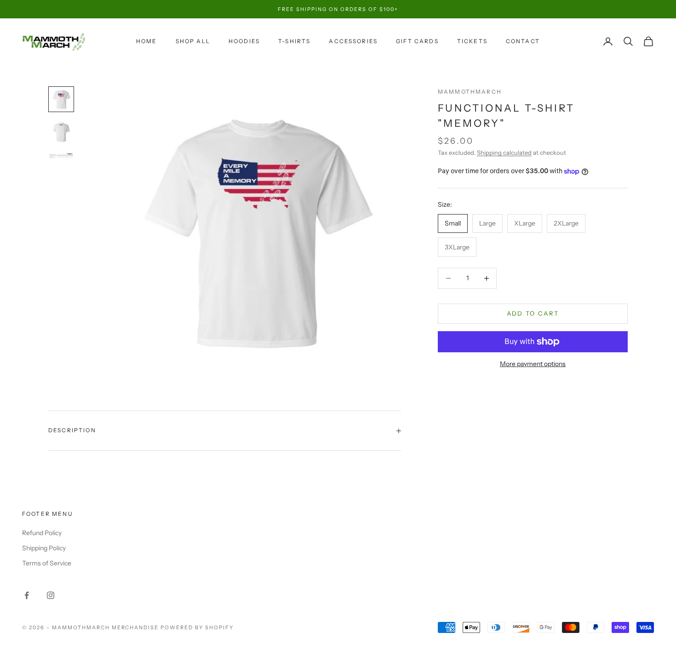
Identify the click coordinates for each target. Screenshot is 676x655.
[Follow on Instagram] (50, 595)
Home (146, 41)
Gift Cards (417, 41)
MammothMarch (470, 91)
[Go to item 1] (61, 99)
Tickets (472, 41)
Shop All (193, 41)
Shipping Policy (44, 548)
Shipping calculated (504, 152)
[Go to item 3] (61, 155)
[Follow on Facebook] (26, 595)
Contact (523, 41)
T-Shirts (294, 41)
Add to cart (533, 313)
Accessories (353, 41)
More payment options (533, 364)
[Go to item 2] (61, 132)
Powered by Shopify (197, 627)
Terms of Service (46, 563)
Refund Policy (42, 533)
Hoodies (244, 41)
